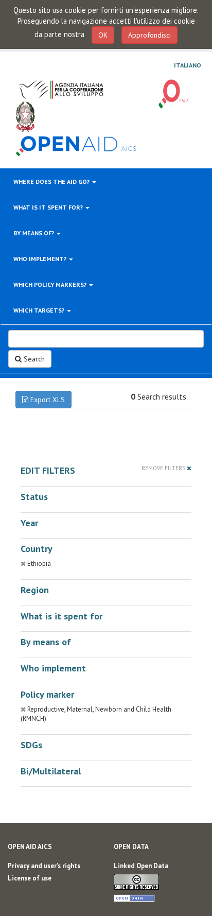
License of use (29, 878)
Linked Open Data (141, 865)
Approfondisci (149, 35)
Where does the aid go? (52, 181)
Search (33, 359)
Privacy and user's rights (44, 865)
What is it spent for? (48, 207)
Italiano (187, 65)
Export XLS (46, 399)
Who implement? (40, 259)
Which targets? (39, 310)
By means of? (34, 233)
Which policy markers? (50, 284)
